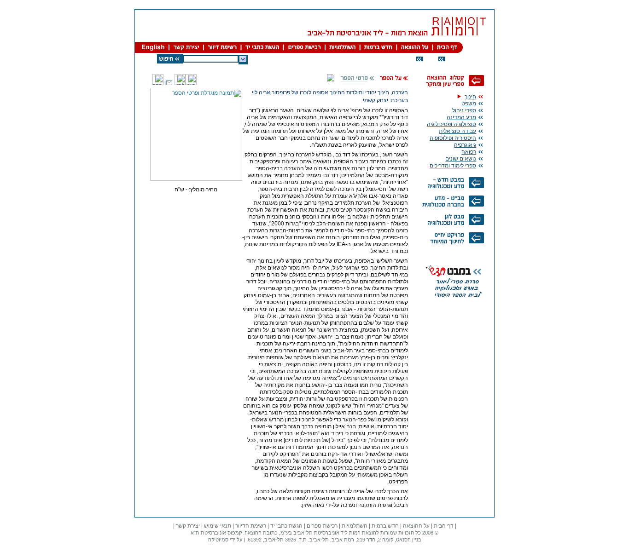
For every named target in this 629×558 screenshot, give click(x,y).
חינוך (470, 96)
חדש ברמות (385, 526)
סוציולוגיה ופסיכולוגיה (451, 124)
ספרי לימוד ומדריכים (453, 165)
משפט (468, 103)
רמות (355, 532)
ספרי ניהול (464, 110)
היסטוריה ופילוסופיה (453, 138)
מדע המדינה (461, 117)
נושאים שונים (460, 158)
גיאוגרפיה (465, 145)
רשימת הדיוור (250, 526)
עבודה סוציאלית (457, 131)
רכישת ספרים (322, 526)
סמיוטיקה (218, 539)
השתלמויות (354, 526)
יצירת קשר (188, 526)
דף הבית (444, 526)
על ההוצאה (416, 526)
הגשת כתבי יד (286, 526)
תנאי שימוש (217, 526)
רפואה (468, 152)
